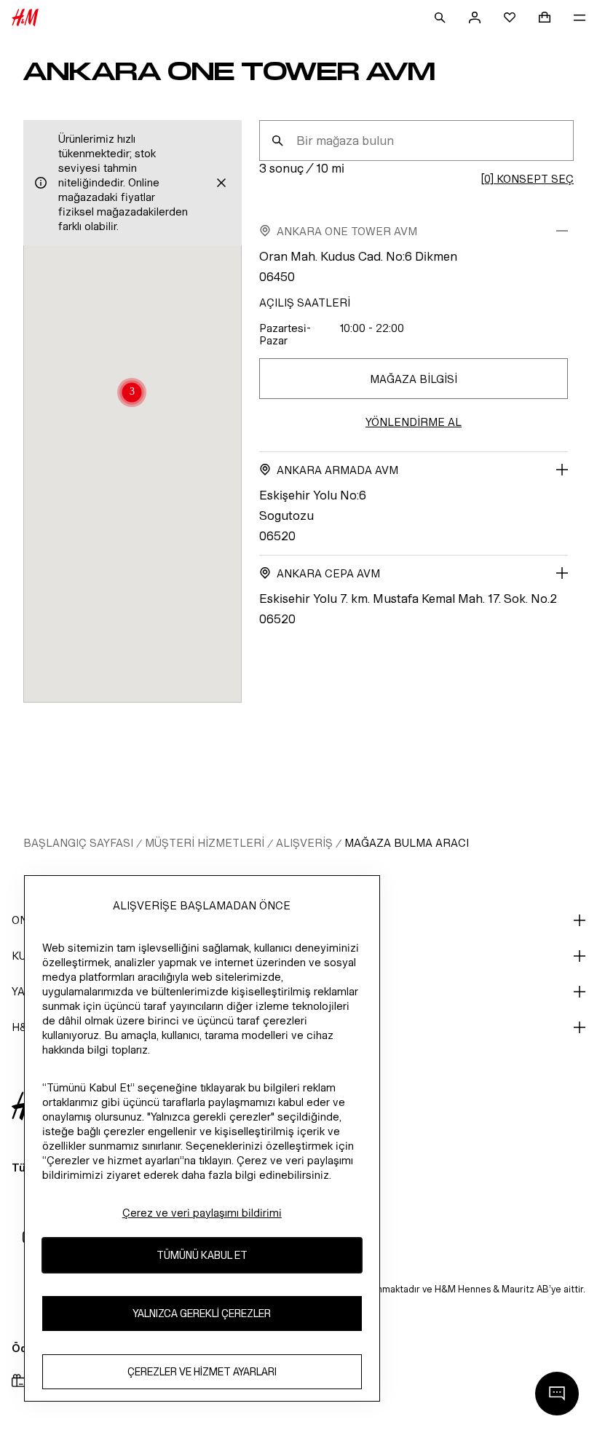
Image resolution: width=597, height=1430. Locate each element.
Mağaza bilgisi (413, 379)
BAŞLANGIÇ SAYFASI (78, 843)
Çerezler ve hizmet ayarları (202, 1371)
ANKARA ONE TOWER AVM (347, 231)
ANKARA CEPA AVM (328, 573)
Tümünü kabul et (202, 1255)
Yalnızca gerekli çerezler (202, 1313)
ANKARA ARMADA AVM (337, 470)
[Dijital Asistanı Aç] (557, 1393)
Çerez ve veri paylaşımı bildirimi (202, 1212)
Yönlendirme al (413, 422)
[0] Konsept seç (527, 179)
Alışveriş (304, 843)
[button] (131, 393)
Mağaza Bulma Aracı (406, 843)
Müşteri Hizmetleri (204, 843)
